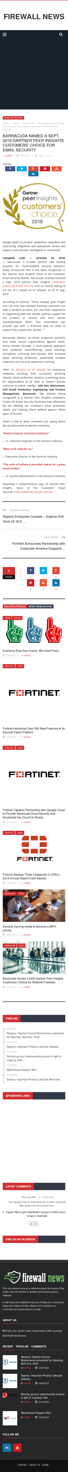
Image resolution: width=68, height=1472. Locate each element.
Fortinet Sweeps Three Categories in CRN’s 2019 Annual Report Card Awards (31, 876)
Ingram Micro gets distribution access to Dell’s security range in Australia (34, 1214)
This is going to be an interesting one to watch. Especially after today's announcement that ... (34, 1203)
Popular (22, 1346)
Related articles (15, 606)
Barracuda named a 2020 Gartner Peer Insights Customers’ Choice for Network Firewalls (33, 980)
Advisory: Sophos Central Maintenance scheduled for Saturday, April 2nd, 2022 (42, 1360)
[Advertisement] (34, 74)
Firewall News (34, 16)
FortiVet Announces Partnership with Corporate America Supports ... (38, 546)
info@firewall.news (16, 1335)
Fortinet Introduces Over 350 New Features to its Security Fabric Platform (34, 730)
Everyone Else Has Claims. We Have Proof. (31, 651)
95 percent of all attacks (28, 369)
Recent (8, 1346)
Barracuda (9, 117)
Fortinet (9, 666)
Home (45, 1464)
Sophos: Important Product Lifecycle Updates (41, 1377)
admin (9, 155)
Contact (23, 1464)
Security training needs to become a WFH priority (29, 928)
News (20, 117)
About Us (34, 1464)
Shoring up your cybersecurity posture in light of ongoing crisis (43, 1395)
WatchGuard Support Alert (36, 1412)
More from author (40, 606)
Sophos (17, 618)
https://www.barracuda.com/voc (33, 492)
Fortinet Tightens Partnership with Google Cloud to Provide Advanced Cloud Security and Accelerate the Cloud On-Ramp (34, 814)
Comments (38, 1346)
